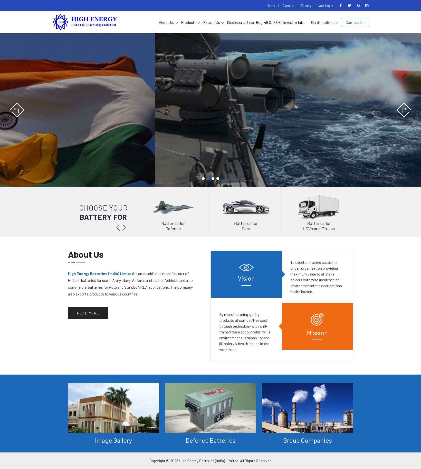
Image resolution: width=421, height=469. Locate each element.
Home (271, 6)
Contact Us (355, 22)
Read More (88, 313)
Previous (17, 110)
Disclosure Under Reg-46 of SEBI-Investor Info (266, 22)
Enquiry (306, 6)
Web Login (326, 6)
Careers (288, 6)
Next (403, 110)
